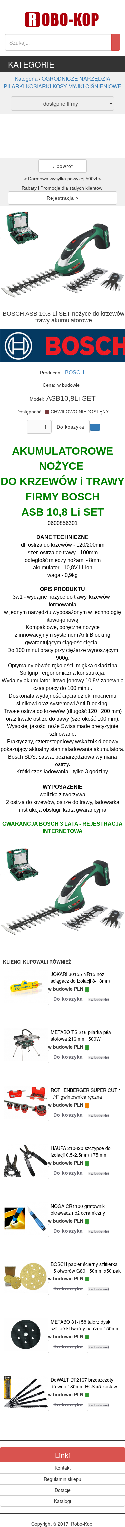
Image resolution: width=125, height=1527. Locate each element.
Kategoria (26, 78)
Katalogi (62, 1501)
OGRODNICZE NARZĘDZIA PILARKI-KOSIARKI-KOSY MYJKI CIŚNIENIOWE (62, 82)
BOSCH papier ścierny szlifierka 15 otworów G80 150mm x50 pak (86, 1267)
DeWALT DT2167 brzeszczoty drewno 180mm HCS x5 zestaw (84, 1383)
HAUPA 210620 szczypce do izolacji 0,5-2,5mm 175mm (81, 1151)
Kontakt (63, 1467)
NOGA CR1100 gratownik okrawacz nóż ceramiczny (78, 1209)
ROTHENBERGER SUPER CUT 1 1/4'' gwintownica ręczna (86, 1093)
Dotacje (63, 1490)
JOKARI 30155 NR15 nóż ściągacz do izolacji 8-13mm (80, 977)
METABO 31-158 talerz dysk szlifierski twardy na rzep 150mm (85, 1325)
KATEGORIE (31, 64)
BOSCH (74, 372)
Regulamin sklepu (62, 1479)
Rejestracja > (63, 198)
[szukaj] (115, 42)
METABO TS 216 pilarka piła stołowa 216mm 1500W (81, 1035)
